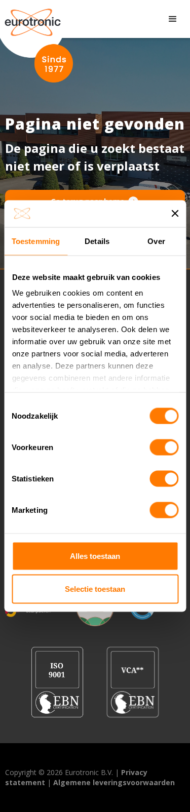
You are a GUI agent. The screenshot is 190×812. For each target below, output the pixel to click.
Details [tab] (97, 240)
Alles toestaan (95, 555)
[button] (173, 19)
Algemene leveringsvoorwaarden (114, 782)
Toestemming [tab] (36, 240)
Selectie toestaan (95, 589)
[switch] (163, 447)
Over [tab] (156, 240)
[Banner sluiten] (174, 213)
